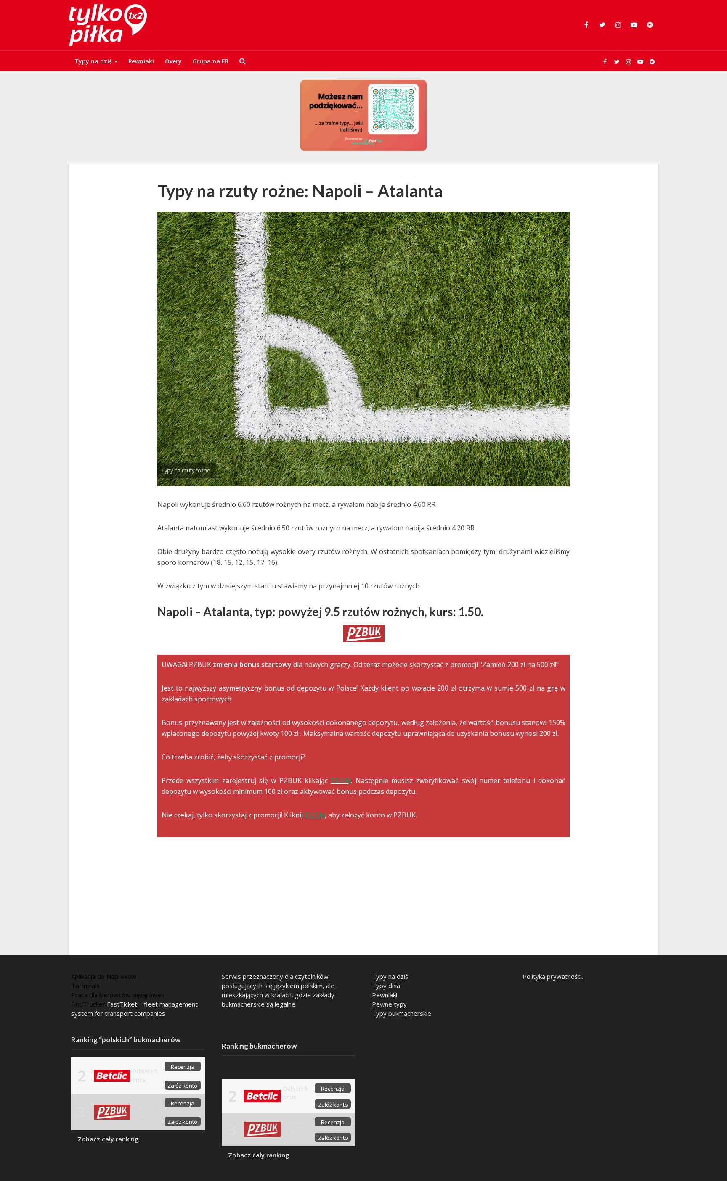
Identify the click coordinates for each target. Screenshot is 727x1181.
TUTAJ (341, 780)
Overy (173, 61)
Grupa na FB (210, 61)
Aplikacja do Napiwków (103, 976)
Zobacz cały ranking (108, 1139)
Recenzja (182, 1066)
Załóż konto (182, 1085)
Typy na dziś (93, 61)
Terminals (85, 985)
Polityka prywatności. (553, 976)
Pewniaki (141, 61)
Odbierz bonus (145, 1075)
